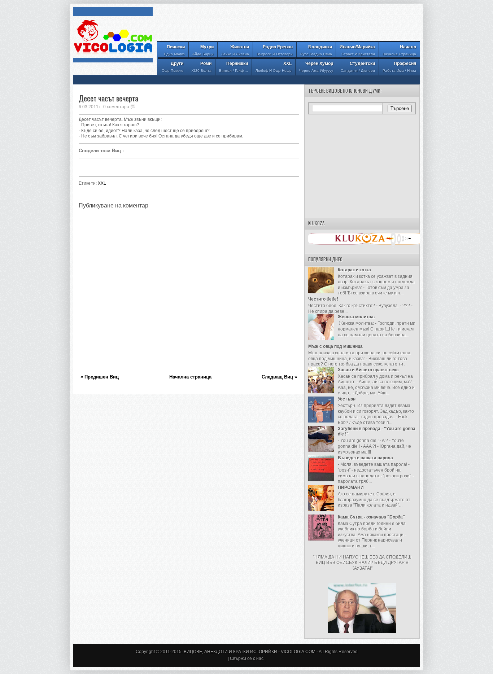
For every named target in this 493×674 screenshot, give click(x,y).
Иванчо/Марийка (357, 50)
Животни (235, 50)
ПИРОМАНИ (351, 487)
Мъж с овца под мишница (335, 346)
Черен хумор (316, 67)
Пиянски (174, 50)
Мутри (203, 50)
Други (172, 67)
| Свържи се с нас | (247, 658)
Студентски (358, 67)
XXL (274, 67)
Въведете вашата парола (365, 457)
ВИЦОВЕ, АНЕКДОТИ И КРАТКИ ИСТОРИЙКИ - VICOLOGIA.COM (249, 651)
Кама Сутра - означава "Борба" (371, 517)
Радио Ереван (275, 50)
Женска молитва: (356, 316)
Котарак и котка (354, 269)
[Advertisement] (288, 23)
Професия (399, 67)
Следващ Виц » (279, 377)
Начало (399, 50)
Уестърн (346, 399)
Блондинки (316, 50)
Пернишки (233, 67)
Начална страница (190, 377)
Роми (201, 67)
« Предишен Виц (99, 377)
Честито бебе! (323, 299)
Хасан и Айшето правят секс (368, 369)
